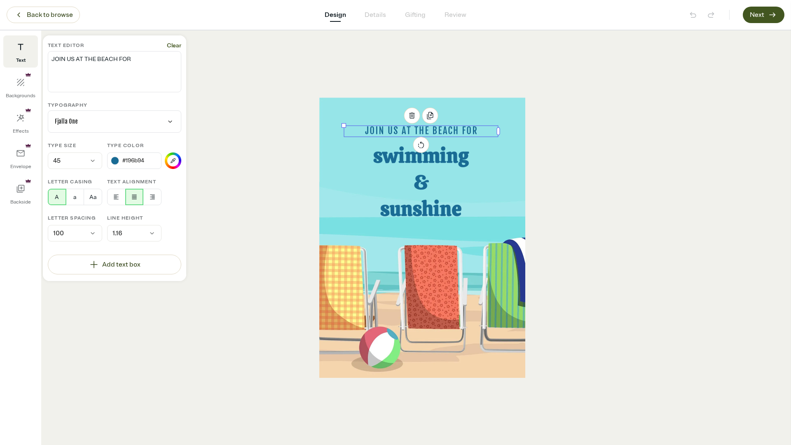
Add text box (121, 264)
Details (375, 15)
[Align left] (116, 197)
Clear (174, 45)
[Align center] (134, 197)
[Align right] (152, 197)
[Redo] (711, 15)
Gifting (415, 15)
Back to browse (50, 15)
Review (455, 15)
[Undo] (693, 15)
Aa (92, 197)
